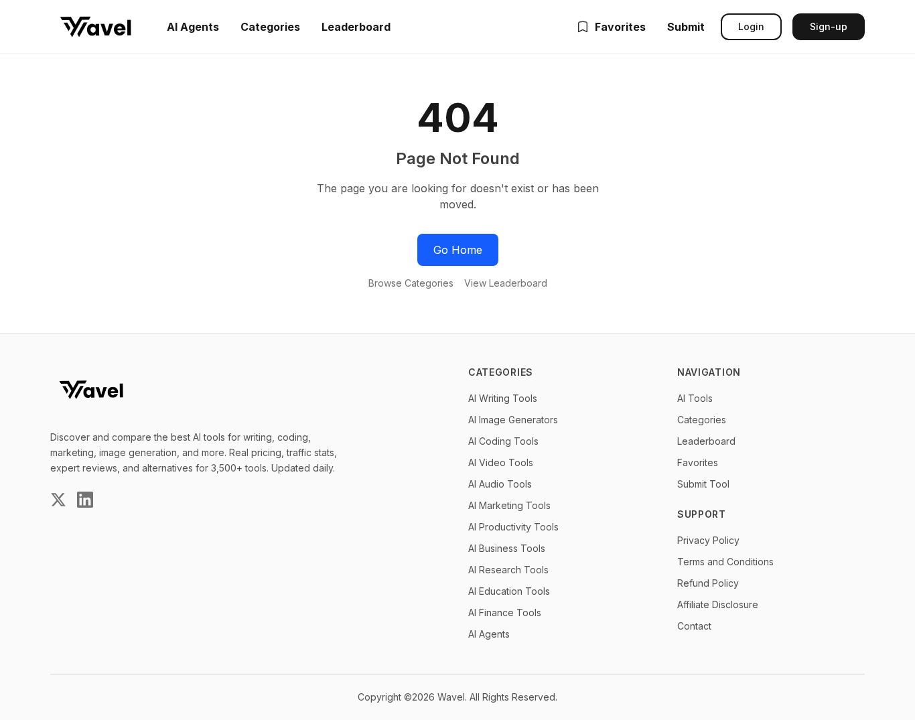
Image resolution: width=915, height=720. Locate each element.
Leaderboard (356, 26)
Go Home (457, 250)
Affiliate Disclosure (717, 604)
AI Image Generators (513, 419)
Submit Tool (703, 484)
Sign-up (828, 26)
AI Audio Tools (500, 484)
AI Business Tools (506, 548)
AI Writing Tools (502, 398)
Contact (694, 626)
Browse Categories (410, 283)
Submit (686, 26)
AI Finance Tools (504, 612)
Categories (270, 26)
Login (751, 26)
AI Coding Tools (503, 441)
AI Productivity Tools (513, 526)
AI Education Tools (509, 591)
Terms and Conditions (725, 561)
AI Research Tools (508, 569)
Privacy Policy (708, 540)
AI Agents (193, 26)
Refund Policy (708, 583)
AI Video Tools (500, 462)
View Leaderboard (505, 283)
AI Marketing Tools (509, 505)
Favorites (620, 26)
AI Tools (695, 398)
